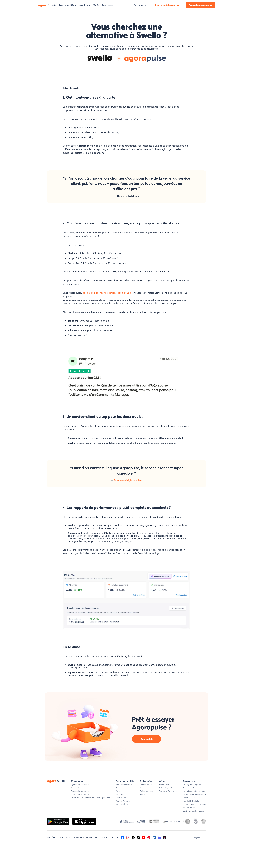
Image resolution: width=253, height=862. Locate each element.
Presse (142, 794)
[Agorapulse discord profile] (159, 837)
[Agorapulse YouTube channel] (143, 837)
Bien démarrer (165, 784)
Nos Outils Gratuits (191, 801)
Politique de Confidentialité (85, 837)
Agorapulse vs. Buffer (80, 794)
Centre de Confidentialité (193, 811)
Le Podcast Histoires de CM (194, 791)
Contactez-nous (146, 784)
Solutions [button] (83, 5)
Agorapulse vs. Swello (80, 791)
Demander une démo (199, 5)
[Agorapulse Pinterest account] (148, 837)
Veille (118, 791)
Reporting (120, 794)
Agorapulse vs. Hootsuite (81, 784)
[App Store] (84, 821)
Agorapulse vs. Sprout (80, 788)
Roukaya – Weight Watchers (128, 480)
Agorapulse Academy (192, 788)
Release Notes (189, 807)
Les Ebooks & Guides (191, 798)
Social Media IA (122, 804)
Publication (120, 788)
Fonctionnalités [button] (66, 5)
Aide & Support (165, 788)
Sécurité (114, 837)
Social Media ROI (123, 798)
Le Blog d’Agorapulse (192, 784)
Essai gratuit (146, 739)
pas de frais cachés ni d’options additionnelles (107, 292)
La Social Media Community (194, 804)
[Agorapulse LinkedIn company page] (154, 837)
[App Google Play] (58, 821)
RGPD (104, 837)
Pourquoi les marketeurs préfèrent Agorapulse (90, 798)
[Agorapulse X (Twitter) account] (138, 837)
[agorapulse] (47, 5)
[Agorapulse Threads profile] (133, 837)
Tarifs (96, 5)
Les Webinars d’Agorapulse (194, 794)
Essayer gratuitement (165, 5)
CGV (68, 837)
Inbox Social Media (124, 784)
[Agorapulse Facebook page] (122, 837)
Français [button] (195, 837)
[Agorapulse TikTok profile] (164, 837)
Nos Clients (144, 788)
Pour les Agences (123, 801)
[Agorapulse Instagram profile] (127, 837)
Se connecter (140, 5)
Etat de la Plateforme (168, 791)
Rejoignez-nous (146, 791)
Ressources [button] (107, 5)
